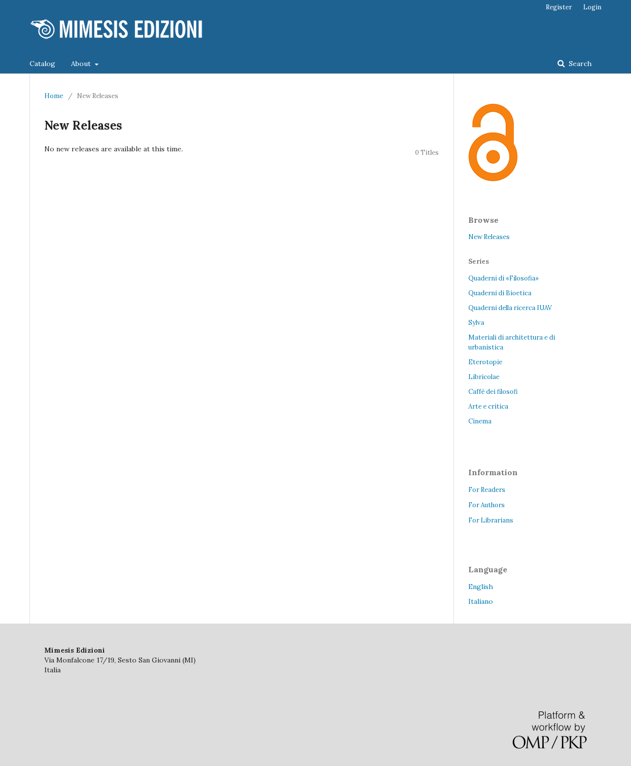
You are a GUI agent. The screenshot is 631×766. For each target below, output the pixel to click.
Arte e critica (488, 406)
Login (592, 7)
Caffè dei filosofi (493, 391)
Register (559, 7)
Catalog (42, 63)
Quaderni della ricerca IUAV (510, 308)
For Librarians (490, 520)
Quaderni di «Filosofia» (503, 278)
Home (53, 96)
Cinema (479, 421)
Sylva (476, 322)
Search (579, 63)
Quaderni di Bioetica (499, 293)
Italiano (480, 601)
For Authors (486, 505)
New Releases (489, 237)
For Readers (486, 490)
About (82, 63)
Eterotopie (485, 362)
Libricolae (483, 377)
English (480, 586)
